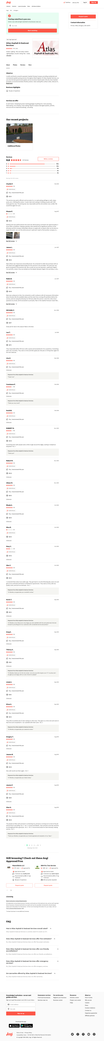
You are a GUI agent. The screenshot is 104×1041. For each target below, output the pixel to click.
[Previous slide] (7, 890)
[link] (19, 873)
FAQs (71, 1002)
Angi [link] (7, 10)
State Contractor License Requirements (16, 901)
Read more (9, 83)
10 (37, 845)
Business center (57, 1000)
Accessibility (21, 1035)
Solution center (74, 997)
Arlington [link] (15, 10)
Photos (15, 65)
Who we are (88, 1000)
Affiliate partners (90, 1015)
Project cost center (75, 1000)
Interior (8, 6)
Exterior (14, 6)
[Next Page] (40, 845)
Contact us (88, 1010)
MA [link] (11, 10)
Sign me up (20, 1013)
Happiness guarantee (91, 1013)
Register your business (59, 997)
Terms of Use (19, 1032)
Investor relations (90, 1008)
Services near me (43, 1000)
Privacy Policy (28, 1032)
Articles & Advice (36, 6)
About (8, 65)
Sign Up (93, 2)
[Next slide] (11, 890)
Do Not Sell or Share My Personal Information (39, 1035)
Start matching (32, 30)
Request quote (19, 885)
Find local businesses (44, 997)
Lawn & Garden (22, 6)
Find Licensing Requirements (13, 908)
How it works (88, 997)
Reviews (22, 65)
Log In (85, 2)
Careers (87, 1002)
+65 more (8, 55)
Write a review (48, 159)
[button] (19, 136)
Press (86, 1005)
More (28, 6)
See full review (10, 241)
